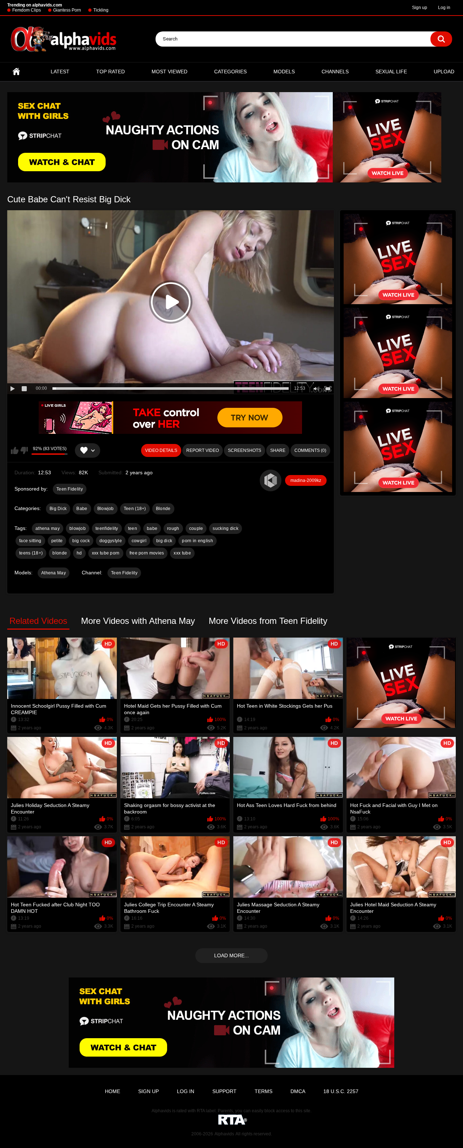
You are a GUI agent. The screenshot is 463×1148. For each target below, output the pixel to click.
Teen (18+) (135, 508)
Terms (263, 1091)
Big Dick (58, 508)
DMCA (297, 1091)
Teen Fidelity (69, 489)
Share (277, 450)
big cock (80, 540)
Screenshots (244, 450)
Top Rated (110, 71)
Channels (335, 71)
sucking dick (225, 528)
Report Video (202, 450)
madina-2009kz (305, 480)
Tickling (101, 10)
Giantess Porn (67, 10)
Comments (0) (310, 450)
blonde (59, 553)
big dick (164, 540)
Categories (230, 71)
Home (16, 71)
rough (173, 528)
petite (57, 540)
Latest (60, 71)
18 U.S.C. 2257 (340, 1091)
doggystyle (110, 540)
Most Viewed (169, 71)
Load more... (231, 955)
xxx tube (182, 553)
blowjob (77, 528)
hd (79, 553)
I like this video (14, 450)
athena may (47, 528)
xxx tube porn (106, 553)
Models (284, 71)
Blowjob (105, 508)
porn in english (197, 540)
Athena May (53, 572)
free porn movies (146, 553)
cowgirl (139, 540)
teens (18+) (31, 553)
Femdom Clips (26, 10)
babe (152, 528)
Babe (81, 508)
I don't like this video (24, 450)
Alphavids (224, 1133)
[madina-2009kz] (270, 480)
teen (132, 528)
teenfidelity (106, 528)
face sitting (30, 540)
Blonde (163, 508)
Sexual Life (391, 71)
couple (196, 528)
